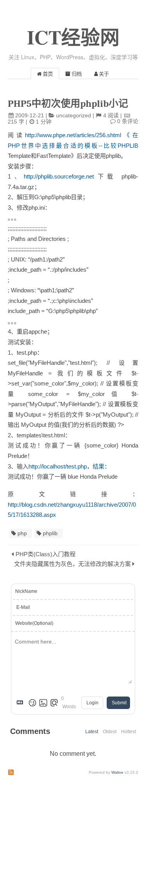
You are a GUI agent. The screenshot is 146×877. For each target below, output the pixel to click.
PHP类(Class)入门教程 (46, 554)
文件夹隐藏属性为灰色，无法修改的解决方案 (72, 564)
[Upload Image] (43, 702)
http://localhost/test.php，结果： (69, 466)
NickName (26, 591)
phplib (50, 533)
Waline (117, 772)
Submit (119, 702)
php (22, 533)
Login (92, 702)
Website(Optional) (34, 623)
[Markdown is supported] (21, 702)
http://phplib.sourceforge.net (59, 176)
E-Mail (23, 607)
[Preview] (54, 702)
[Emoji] (32, 702)
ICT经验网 (73, 37)
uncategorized (73, 115)
